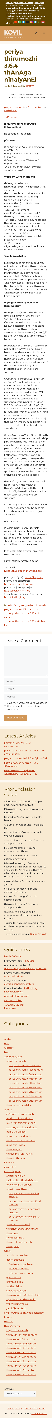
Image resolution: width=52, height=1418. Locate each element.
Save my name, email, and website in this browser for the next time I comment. (27, 706)
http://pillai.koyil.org (15, 597)
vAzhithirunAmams (17, 1304)
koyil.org (30, 960)
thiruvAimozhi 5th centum (21, 1357)
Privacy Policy (14, 1408)
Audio (7, 1039)
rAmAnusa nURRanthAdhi (20, 1140)
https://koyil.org (34, 577)
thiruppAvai (12, 1246)
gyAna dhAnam (19, 11)
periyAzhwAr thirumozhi (20, 1189)
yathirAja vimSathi (16, 1308)
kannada (9, 1162)
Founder (11, 19)
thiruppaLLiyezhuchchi (19, 1242)
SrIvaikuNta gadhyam (21, 1273)
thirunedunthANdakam (19, 1105)
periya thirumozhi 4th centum (25, 1078)
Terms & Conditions (35, 1408)
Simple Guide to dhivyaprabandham (24, 1312)
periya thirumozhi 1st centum (25, 1065)
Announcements (23, 13)
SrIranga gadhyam (19, 1268)
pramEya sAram (15, 1282)
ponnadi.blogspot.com (16, 996)
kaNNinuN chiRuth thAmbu (22, 1180)
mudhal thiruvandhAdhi (19, 1118)
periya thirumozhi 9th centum (25, 1101)
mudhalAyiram (12, 1171)
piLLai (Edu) (11, 5)
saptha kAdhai (14, 1286)
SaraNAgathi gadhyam (21, 1264)
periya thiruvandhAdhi (18, 1136)
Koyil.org (10, 3)
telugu (8, 1317)
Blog (6, 1043)
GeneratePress (39, 1413)
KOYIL (13, 32)
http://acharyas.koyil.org (17, 590)
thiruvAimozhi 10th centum (21, 1335)
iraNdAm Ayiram (16, 605)
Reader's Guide (38, 934)
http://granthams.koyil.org (18, 584)
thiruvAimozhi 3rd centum (21, 1348)
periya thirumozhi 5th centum (25, 1083)
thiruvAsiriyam (14, 1149)
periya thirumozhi (14, 107)
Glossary (8, 1048)
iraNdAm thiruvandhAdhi (20, 1114)
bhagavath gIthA (27, 5)
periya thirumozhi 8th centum (25, 1096)
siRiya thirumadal (15, 1145)
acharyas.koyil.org (14, 976)
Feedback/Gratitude (16, 16)
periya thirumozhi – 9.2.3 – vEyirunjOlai (25, 758)
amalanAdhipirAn (15, 1176)
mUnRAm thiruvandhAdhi (20, 1123)
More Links (10, 1008)
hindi (7, 1052)
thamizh (8, 1321)
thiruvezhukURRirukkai (19, 1154)
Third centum (35, 107)
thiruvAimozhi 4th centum (21, 1352)
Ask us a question (37, 16)
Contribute (22, 19)
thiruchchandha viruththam (22, 1229)
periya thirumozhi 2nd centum (26, 1070)
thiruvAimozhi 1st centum (20, 1339)
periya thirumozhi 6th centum (25, 1087)
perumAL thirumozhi (18, 1224)
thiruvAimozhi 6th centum (21, 1361)
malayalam (10, 1167)
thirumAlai (12, 1233)
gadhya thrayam (15, 1259)
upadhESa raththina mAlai (20, 1299)
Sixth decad (10, 110)
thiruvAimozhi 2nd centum (21, 1343)
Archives (8, 1389)
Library (9, 23)
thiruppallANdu (15, 1237)
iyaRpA (8, 1109)
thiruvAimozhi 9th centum (21, 1374)
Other (7, 1251)
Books (36, 8)
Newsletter (35, 19)
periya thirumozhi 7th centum (25, 1092)
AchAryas (39, 3)
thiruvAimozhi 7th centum (21, 1365)
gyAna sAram (13, 1277)
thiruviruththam (15, 1158)
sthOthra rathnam (16, 1290)
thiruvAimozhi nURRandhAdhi (23, 1295)
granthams (25, 8)
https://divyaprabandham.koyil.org (23, 571)
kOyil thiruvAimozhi (17, 1330)
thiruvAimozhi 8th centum (21, 1370)
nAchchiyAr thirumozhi (19, 1184)
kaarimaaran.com (13, 991)
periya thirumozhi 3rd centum (21, 609)
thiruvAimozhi (12, 1326)
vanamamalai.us (13, 1000)
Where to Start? (24, 3)
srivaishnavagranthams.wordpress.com (25, 968)
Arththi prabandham (17, 1255)
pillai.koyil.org (30, 988)
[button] (36, 33)
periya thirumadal (16, 1131)
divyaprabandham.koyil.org (19, 984)
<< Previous (10, 117)
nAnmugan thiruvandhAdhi (21, 1127)
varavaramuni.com (14, 1005)
